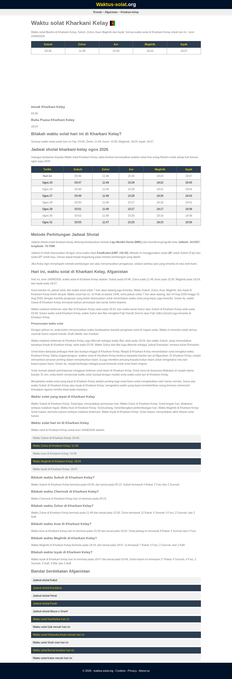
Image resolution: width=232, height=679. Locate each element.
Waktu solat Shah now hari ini (50, 642)
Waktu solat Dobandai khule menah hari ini (58, 634)
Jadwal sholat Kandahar (47, 587)
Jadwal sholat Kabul (45, 580)
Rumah (97, 12)
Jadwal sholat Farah (45, 603)
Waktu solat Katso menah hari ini (52, 658)
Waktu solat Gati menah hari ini (51, 626)
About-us (144, 670)
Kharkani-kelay (130, 12)
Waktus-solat (111, 4)
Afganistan (111, 12)
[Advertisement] (116, 78)
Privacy (132, 670)
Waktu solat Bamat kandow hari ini (53, 650)
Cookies (120, 670)
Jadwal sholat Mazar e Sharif (50, 611)
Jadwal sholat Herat (45, 595)
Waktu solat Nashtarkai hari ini (51, 619)
